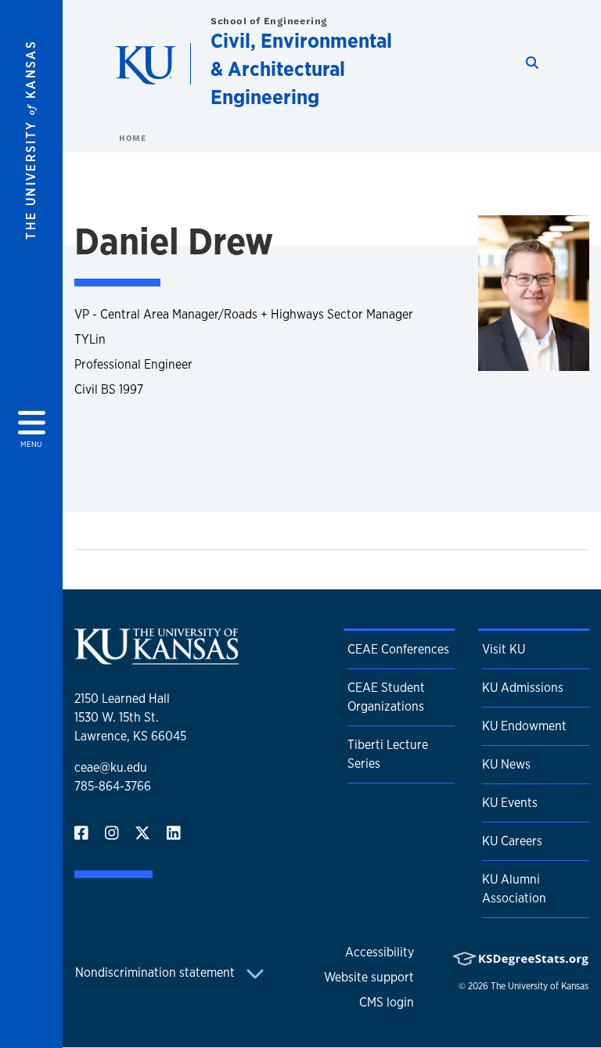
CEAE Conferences (398, 649)
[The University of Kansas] (156, 658)
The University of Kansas (539, 986)
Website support (369, 977)
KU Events (510, 802)
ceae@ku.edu (110, 767)
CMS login (386, 1002)
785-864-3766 (112, 786)
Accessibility (379, 952)
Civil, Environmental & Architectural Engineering (301, 68)
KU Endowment (524, 726)
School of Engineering (269, 20)
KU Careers (512, 841)
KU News (506, 764)
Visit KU (503, 649)
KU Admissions (522, 687)
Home (132, 137)
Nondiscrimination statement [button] (156, 972)
